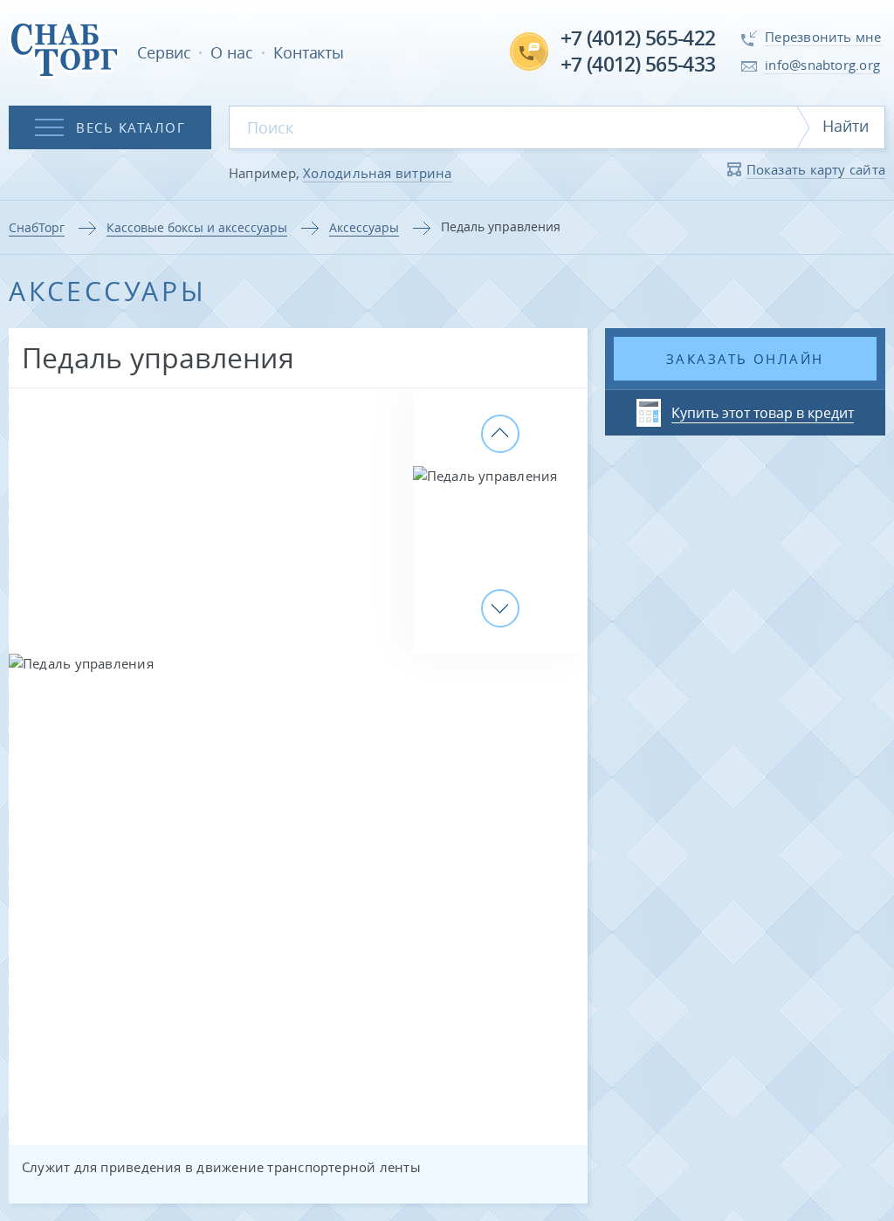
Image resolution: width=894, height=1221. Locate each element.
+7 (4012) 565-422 (637, 37)
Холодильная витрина (377, 173)
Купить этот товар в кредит (762, 412)
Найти (845, 125)
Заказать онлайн (745, 358)
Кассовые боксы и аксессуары (197, 227)
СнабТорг (37, 227)
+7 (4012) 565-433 (637, 64)
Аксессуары (364, 227)
